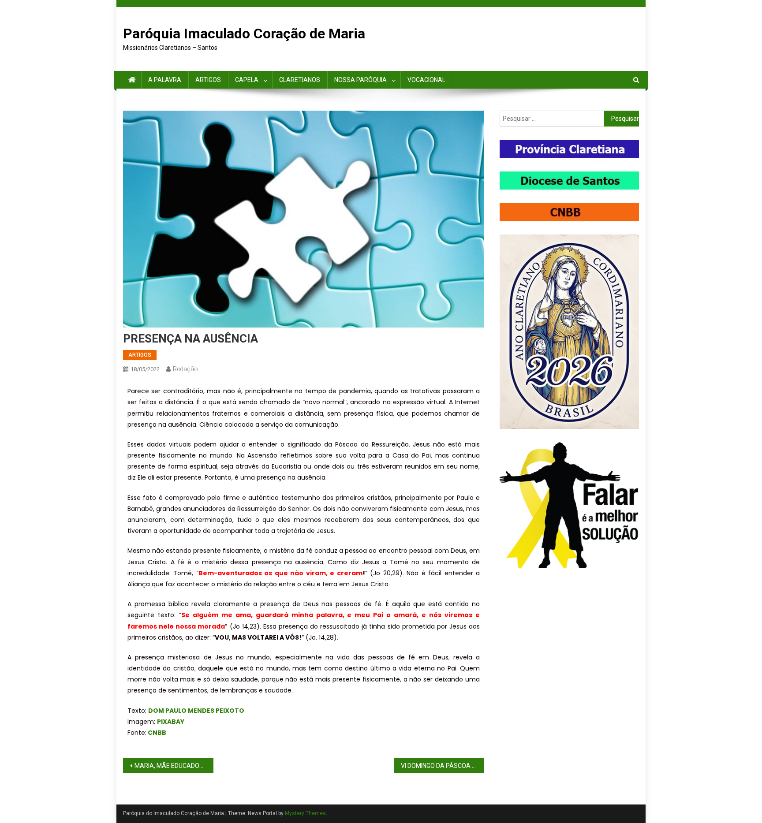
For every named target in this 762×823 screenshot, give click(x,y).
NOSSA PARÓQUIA (360, 79)
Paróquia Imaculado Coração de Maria (244, 33)
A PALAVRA (164, 79)
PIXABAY (170, 721)
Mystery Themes (305, 813)
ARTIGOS (208, 79)
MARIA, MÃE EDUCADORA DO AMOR (173, 765)
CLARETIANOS (299, 79)
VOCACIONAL (426, 79)
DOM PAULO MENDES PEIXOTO (196, 710)
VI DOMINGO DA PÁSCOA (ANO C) (442, 765)
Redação (185, 368)
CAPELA (246, 79)
